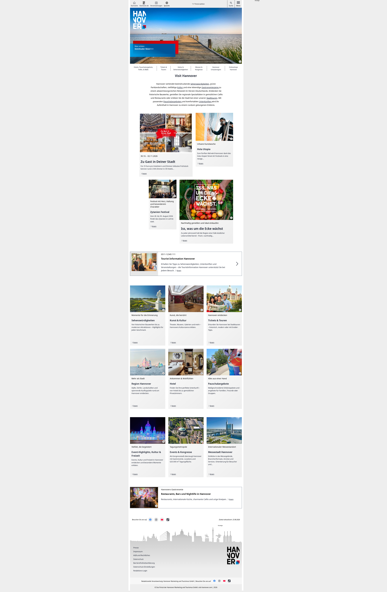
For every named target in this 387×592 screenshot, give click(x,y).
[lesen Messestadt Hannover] (224, 447)
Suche (231, 6)
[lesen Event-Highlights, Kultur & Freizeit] (147, 447)
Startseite (134, 5)
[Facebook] (150, 519)
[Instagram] (156, 519)
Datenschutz (138, 559)
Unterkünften (205, 101)
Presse (136, 548)
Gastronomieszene (210, 87)
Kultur (180, 87)
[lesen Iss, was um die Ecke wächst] (206, 211)
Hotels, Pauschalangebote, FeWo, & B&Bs (143, 68)
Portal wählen (200, 4)
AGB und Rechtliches (141, 555)
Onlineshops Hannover (233, 68)
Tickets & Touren (163, 68)
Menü (238, 6)
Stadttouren (212, 98)
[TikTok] (168, 519)
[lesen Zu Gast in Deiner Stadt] (165, 145)
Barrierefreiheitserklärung (144, 563)
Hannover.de (144, 5)
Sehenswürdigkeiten (199, 83)
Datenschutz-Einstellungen (144, 567)
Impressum (138, 551)
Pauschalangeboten (172, 101)
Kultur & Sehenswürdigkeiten (180, 68)
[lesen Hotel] (186, 379)
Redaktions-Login (140, 571)
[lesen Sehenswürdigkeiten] (147, 315)
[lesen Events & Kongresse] (186, 447)
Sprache (167, 5)
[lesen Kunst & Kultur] (186, 315)
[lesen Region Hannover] (147, 379)
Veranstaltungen (156, 5)
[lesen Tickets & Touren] (224, 315)
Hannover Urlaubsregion (216, 68)
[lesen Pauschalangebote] (224, 379)
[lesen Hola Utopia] (214, 139)
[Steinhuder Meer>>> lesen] (186, 36)
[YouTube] (162, 519)
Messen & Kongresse (199, 68)
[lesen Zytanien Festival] (162, 204)
